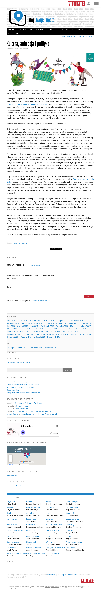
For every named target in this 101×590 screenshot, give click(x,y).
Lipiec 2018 (38, 323)
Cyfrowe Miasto (80, 30)
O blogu (12, 30)
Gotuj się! (10, 513)
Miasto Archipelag (59, 30)
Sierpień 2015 (12, 331)
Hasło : (9, 287)
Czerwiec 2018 (51, 323)
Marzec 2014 (76, 334)
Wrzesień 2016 (62, 326)
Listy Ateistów (12, 519)
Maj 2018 (62, 323)
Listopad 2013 (39, 337)
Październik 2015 (66, 329)
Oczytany (69, 530)
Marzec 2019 (12, 321)
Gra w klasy (30, 513)
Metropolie (41, 30)
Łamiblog (49, 519)
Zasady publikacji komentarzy (18, 486)
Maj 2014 (64, 334)
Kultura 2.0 (70, 513)
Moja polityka (12, 525)
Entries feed (22, 348)
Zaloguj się (11, 348)
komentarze (72, 575)
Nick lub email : (12, 279)
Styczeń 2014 (12, 337)
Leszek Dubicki (12, 414)
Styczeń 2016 (25, 329)
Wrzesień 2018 (13, 323)
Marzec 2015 (60, 331)
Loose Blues (31, 519)
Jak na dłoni (11, 548)
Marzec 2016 (12, 329)
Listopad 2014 (72, 331)
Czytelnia (13, 33)
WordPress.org (50, 348)
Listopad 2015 (52, 329)
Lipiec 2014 (40, 334)
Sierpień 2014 (28, 334)
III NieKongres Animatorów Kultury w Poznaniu (27, 104)
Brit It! (48, 502)
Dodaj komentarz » (34, 265)
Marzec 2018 (87, 323)
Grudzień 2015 (38, 329)
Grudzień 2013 (25, 337)
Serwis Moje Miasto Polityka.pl (18, 363)
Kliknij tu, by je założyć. (41, 301)
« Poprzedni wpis (69, 36)
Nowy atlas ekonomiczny (16, 553)
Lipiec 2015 (24, 331)
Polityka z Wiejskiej (33, 536)
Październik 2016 (47, 326)
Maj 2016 (73, 326)
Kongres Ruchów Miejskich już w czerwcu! (23, 385)
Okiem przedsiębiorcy (15, 530)
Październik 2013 (53, 337)
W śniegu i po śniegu (74, 542)
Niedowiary (70, 525)
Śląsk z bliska (31, 542)
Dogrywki (10, 507)
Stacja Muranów (13, 542)
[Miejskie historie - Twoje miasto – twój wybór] (50, 18)
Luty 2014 (87, 334)
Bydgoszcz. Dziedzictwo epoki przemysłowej (24, 393)
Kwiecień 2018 (74, 323)
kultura (17, 243)
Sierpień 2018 (26, 323)
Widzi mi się (50, 542)
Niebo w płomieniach (54, 525)
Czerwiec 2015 (37, 331)
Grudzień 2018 (48, 321)
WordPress (51, 575)
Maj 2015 (48, 331)
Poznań (24, 243)
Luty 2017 (34, 326)
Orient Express (32, 530)
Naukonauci (30, 525)
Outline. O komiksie (53, 530)
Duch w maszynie (33, 507)
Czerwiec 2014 (53, 334)
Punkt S (49, 536)
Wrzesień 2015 (81, 329)
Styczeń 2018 (22, 326)
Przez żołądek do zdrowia (36, 553)
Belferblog (30, 502)
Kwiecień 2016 (85, 326)
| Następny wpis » (86, 36)
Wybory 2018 (26, 30)
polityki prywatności (52, 587)
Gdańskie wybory (13, 390)
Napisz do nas (12, 475)
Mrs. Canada (70, 548)
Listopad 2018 (62, 321)
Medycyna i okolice (73, 519)
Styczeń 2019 (35, 321)
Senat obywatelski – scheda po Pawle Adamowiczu (32, 411)
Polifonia (10, 536)
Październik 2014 (13, 334)
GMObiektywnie (72, 507)
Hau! (48, 513)
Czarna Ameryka (52, 553)
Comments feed (36, 348)
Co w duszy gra (72, 502)
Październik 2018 (76, 321)
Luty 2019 (23, 321)
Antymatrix (11, 502)
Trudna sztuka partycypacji (17, 382)
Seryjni (68, 536)
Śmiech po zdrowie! (33, 548)
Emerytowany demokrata (55, 548)
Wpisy (64, 575)
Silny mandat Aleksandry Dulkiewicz (20, 387)
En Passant (50, 507)
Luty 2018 (11, 326)
